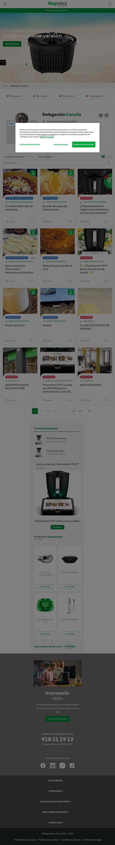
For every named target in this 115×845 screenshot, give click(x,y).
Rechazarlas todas (61, 144)
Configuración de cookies (30, 144)
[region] (57, 137)
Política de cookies (46, 137)
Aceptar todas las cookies (84, 144)
